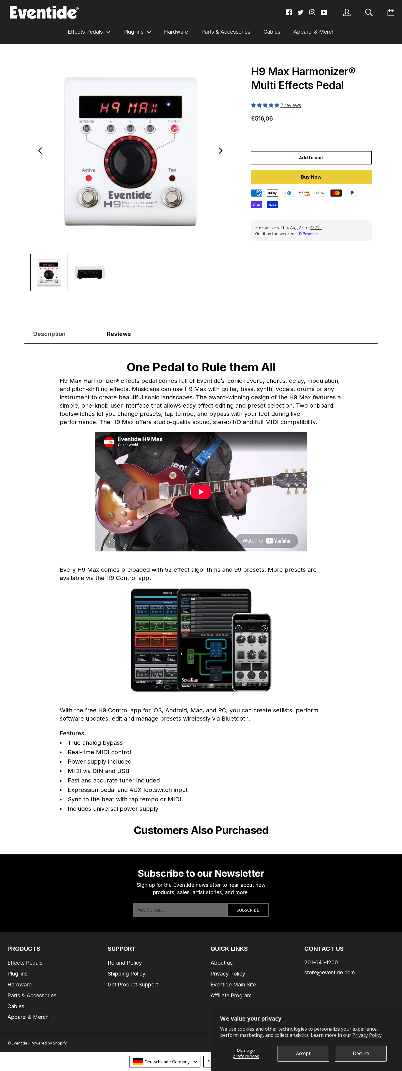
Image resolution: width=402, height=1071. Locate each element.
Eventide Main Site (233, 984)
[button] (265, 105)
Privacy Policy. (367, 1035)
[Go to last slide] (40, 151)
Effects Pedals (86, 32)
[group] (48, 272)
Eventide (20, 1043)
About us (221, 963)
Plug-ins (134, 32)
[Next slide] (220, 151)
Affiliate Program (231, 995)
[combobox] (164, 1061)
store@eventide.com (329, 972)
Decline (361, 1053)
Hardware (176, 32)
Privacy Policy (227, 974)
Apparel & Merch (314, 32)
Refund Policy (125, 963)
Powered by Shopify (49, 1043)
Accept (303, 1053)
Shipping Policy (126, 974)
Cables (271, 32)
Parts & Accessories (225, 32)
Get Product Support (133, 984)
